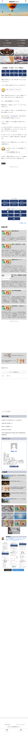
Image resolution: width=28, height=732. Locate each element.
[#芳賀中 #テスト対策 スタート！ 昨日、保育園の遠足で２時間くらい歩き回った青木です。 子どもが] (23, 546)
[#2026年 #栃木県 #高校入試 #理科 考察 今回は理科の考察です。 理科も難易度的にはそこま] (5, 564)
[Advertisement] (14, 27)
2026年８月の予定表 (6, 429)
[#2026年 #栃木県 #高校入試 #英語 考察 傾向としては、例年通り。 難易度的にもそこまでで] (14, 564)
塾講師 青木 (14, 451)
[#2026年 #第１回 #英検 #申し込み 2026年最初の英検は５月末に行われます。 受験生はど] (23, 555)
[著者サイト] (8, 211)
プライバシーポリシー (20, 724)
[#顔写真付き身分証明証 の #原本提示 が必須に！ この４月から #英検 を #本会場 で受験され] (14, 546)
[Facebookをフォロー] (8, 215)
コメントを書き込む (14, 372)
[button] (25, 411)
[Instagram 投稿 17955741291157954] (5, 546)
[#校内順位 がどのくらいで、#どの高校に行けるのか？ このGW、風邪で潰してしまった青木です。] (5, 555)
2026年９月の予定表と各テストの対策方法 (12, 420)
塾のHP (16, 116)
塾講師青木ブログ (14, 1)
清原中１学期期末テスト (7, 426)
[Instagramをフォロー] (20, 215)
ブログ (4, 163)
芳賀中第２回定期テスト (7, 423)
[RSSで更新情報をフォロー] (14, 218)
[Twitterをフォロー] (20, 211)
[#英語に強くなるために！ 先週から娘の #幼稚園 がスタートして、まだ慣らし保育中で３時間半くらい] (14, 555)
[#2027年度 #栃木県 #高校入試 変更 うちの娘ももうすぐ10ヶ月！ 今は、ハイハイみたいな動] (23, 564)
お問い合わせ (7, 724)
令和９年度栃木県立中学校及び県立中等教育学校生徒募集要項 (14, 433)
